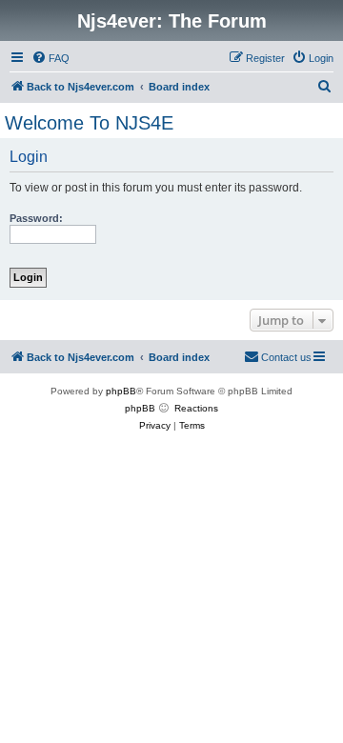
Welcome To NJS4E (89, 122)
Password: (36, 218)
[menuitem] (50, 58)
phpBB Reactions (171, 408)
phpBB (121, 391)
